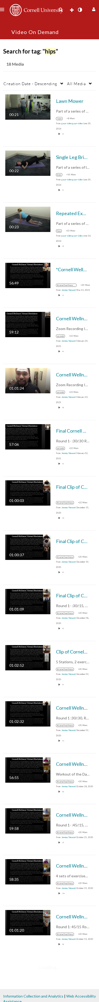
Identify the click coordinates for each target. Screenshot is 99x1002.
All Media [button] (76, 83)
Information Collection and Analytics (33, 996)
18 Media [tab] (15, 63)
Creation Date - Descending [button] (30, 83)
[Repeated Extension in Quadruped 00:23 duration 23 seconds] (27, 219)
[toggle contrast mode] (79, 9)
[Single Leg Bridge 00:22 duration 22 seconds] (27, 163)
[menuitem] (60, 9)
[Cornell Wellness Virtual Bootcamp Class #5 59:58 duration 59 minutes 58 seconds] (27, 820)
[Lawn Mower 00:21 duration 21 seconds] (27, 106)
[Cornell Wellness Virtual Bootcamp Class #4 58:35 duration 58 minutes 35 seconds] (27, 871)
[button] (93, 8)
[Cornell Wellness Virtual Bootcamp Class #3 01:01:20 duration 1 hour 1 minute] (27, 922)
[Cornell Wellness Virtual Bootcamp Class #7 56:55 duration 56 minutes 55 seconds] (27, 769)
